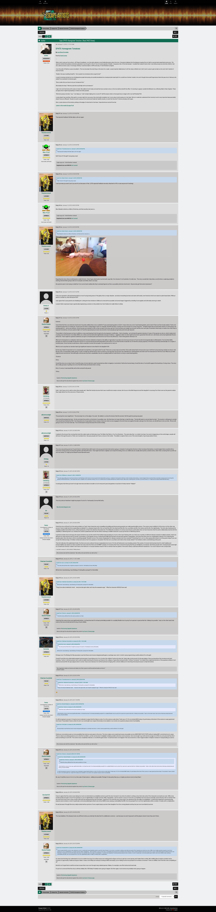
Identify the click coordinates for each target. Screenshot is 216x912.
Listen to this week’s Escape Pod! (65, 105)
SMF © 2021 (167, 908)
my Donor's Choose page (88, 380)
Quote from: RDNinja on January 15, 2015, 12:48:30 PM (69, 475)
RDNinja (46, 459)
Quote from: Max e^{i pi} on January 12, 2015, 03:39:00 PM (69, 178)
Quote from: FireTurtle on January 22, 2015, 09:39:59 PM (69, 724)
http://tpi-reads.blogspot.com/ (64, 507)
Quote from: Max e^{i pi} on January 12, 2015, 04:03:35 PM (69, 231)
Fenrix (46, 525)
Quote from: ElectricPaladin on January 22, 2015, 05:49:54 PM (70, 704)
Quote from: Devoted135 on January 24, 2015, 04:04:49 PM (69, 847)
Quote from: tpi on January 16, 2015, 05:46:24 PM (67, 562)
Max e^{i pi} (46, 152)
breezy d (46, 305)
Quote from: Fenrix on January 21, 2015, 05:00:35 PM (68, 613)
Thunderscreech (46, 132)
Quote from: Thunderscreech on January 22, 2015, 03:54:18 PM (71, 679)
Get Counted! (74, 165)
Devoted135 (46, 795)
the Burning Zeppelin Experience (69, 378)
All (49, 36)
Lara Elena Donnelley (63, 52)
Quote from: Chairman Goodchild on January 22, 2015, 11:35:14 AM (71, 581)
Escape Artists (42, 908)
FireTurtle (46, 649)
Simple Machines (173, 908)
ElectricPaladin (46, 324)
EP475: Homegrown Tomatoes (68, 49)
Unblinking (46, 396)
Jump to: (157, 896)
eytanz (46, 55)
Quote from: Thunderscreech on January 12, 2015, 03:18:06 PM (71, 148)
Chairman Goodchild (46, 561)
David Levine (63, 55)
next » (175, 32)
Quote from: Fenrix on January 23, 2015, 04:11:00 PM (68, 753)
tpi (46, 510)
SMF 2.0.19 (161, 908)
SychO (176, 909)
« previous (41, 32)
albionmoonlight (46, 415)
